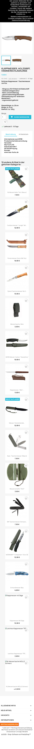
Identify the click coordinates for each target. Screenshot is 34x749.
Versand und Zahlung (25, 728)
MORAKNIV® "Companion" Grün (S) (17, 555)
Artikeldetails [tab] (23, 134)
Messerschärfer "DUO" (17, 489)
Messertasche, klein (17, 324)
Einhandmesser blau (17, 588)
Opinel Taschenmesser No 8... (17, 291)
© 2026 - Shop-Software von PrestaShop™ (16, 734)
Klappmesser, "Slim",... (17, 390)
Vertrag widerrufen (9, 724)
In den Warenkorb (20, 117)
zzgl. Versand (13, 78)
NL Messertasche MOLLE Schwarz (17, 686)
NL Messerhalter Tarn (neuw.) (17, 192)
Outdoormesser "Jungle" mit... (17, 225)
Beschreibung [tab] (11, 134)
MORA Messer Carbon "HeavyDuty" (17, 357)
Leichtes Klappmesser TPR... (17, 653)
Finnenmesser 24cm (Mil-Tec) (17, 258)
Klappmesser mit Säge (17, 621)
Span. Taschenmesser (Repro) (17, 456)
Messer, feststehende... (17, 423)
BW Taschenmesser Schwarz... (17, 522)
